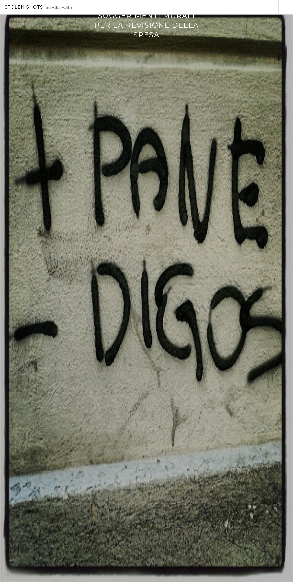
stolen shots (24, 7)
